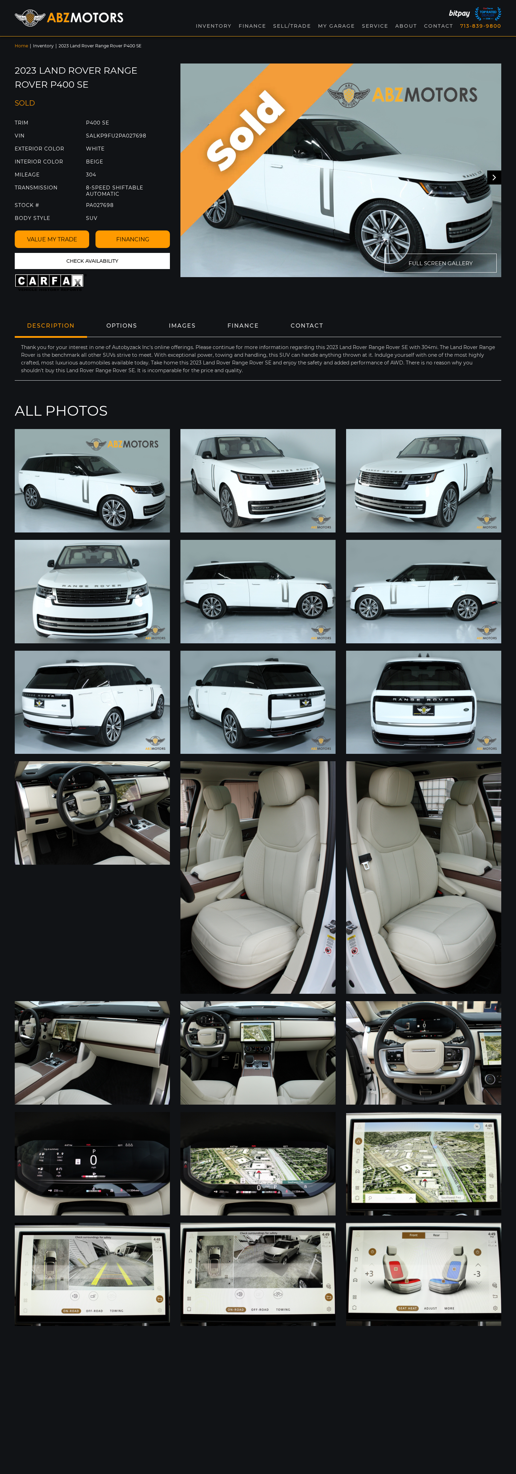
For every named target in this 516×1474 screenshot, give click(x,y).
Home (21, 45)
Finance (252, 26)
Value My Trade (52, 239)
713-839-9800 (480, 26)
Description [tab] (51, 325)
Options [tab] (121, 325)
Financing (132, 239)
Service (375, 26)
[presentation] (494, 177)
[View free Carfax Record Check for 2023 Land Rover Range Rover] (51, 282)
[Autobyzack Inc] (69, 18)
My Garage (336, 26)
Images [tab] (182, 325)
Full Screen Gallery (441, 263)
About (406, 26)
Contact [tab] (307, 325)
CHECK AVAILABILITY (92, 261)
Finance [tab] (243, 325)
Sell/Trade (292, 26)
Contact (438, 26)
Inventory (43, 45)
